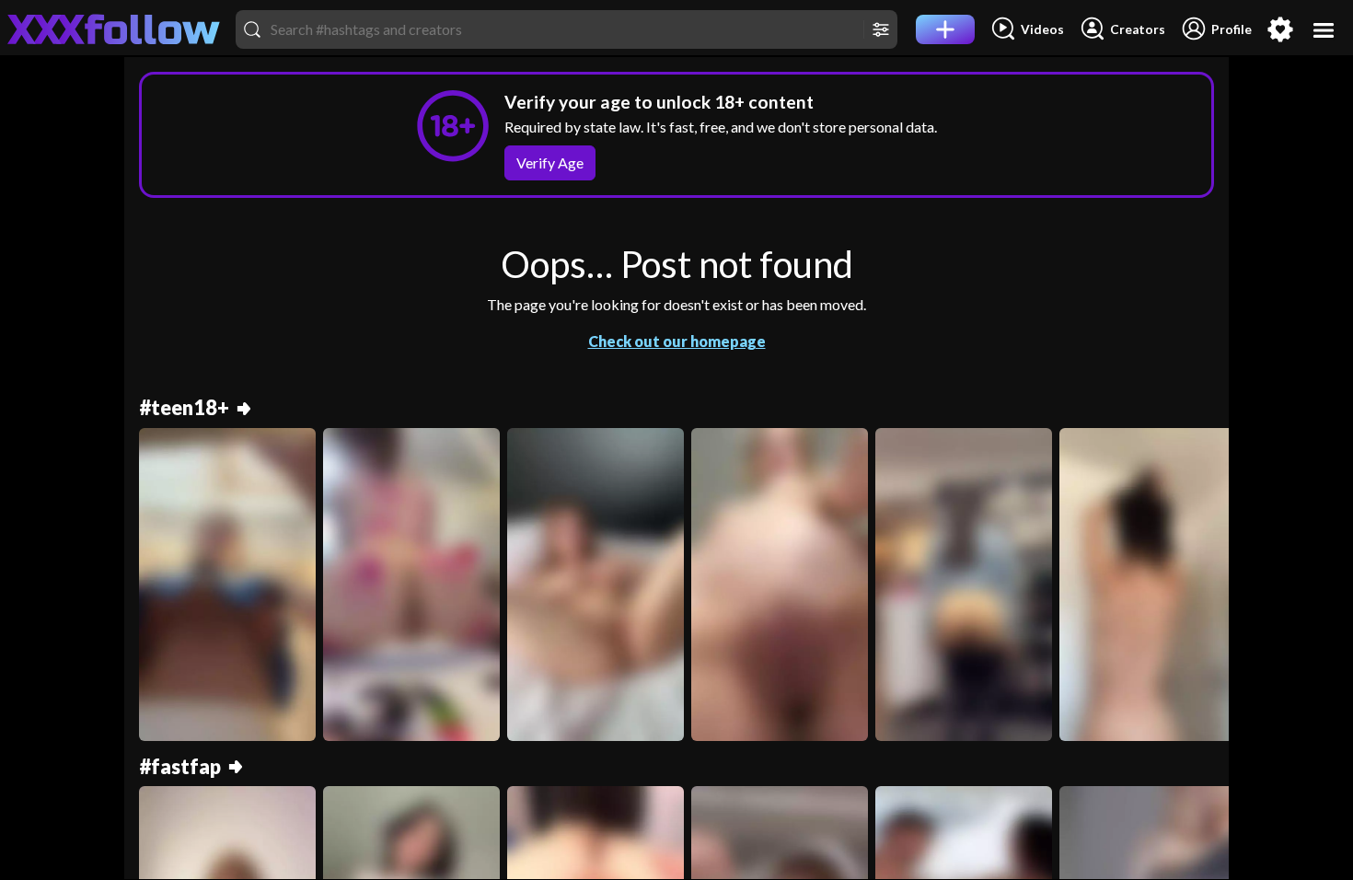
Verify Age (550, 162)
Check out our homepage (677, 341)
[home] (114, 29)
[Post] (945, 29)
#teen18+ (184, 408)
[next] (1207, 592)
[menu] (1324, 30)
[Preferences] (1280, 29)
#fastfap (180, 767)
